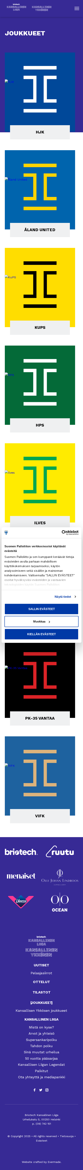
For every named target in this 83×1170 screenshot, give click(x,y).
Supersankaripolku (41, 1040)
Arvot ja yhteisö (41, 1033)
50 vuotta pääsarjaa (41, 1058)
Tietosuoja (67, 1136)
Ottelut (41, 982)
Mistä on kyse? (41, 1027)
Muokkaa (39, 621)
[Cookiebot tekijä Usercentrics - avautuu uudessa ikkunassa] (62, 532)
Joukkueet (41, 1003)
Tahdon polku (41, 1046)
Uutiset (41, 965)
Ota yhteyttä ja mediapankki (41, 1077)
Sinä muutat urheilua (41, 1052)
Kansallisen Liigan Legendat (41, 1064)
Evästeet (41, 1140)
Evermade (54, 1161)
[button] (77, 8)
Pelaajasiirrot (41, 973)
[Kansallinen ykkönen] (41, 952)
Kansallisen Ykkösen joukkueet (41, 1010)
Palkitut (41, 1071)
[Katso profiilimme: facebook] (34, 1090)
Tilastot (42, 992)
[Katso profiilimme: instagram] (47, 1090)
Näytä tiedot (63, 596)
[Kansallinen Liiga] (41, 940)
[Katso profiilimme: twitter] (41, 1090)
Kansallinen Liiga (41, 1019)
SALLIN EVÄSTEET (41, 608)
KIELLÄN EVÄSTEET (41, 634)
